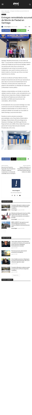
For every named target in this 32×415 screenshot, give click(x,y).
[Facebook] (12, 195)
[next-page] (5, 231)
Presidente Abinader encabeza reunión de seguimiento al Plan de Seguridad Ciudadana (20, 207)
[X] (17, 195)
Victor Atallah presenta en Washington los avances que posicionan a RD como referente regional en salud (20, 261)
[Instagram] (14, 195)
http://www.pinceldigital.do (16, 192)
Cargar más (15, 275)
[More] (28, 30)
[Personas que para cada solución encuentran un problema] (5, 253)
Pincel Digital (7, 26)
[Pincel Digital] (2, 26)
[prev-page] (2, 231)
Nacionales (7, 11)
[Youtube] (19, 195)
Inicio (2, 11)
